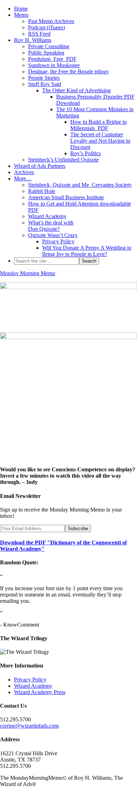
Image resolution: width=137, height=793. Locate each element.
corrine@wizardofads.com (29, 726)
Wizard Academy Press (39, 692)
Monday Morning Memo (27, 273)
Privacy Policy (30, 680)
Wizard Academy (33, 686)
